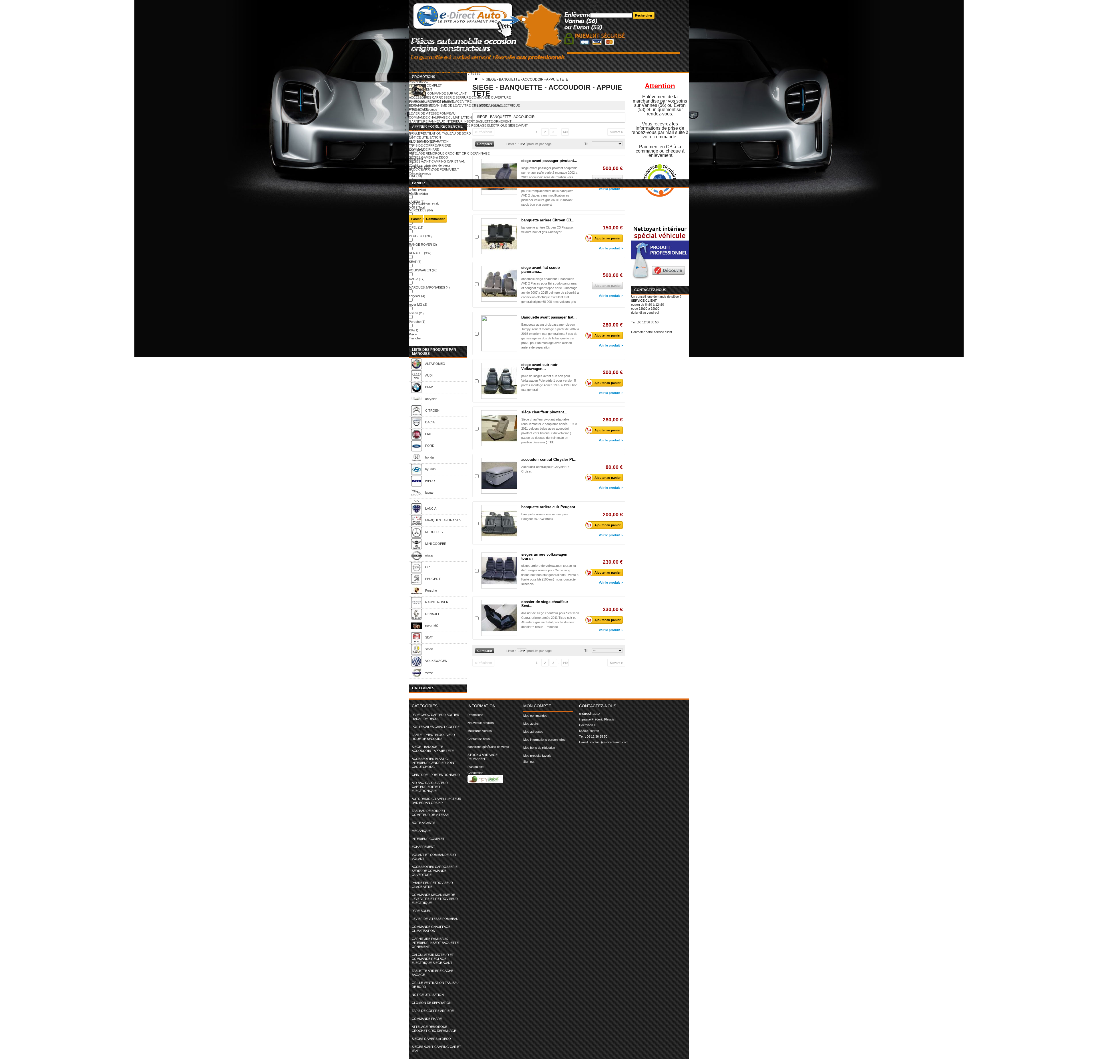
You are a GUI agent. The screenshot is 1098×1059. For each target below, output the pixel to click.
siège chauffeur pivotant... (544, 412)
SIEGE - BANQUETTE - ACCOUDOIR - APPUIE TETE (447, 53)
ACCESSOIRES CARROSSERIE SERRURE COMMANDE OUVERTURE (460, 97)
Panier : (600, 26)
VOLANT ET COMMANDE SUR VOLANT (438, 93)
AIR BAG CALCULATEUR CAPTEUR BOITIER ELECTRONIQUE (454, 65)
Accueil (414, 37)
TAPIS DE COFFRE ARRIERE (430, 145)
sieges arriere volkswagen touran (544, 556)
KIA (413, 330)
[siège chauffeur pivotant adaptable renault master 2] (499, 428)
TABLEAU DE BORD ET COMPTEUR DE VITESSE (444, 73)
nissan (417, 313)
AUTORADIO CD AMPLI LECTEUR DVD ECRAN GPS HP (449, 69)
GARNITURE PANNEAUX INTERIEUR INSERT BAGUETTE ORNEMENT (460, 121)
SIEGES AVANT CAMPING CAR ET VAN (437, 161)
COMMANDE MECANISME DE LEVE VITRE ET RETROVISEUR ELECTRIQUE (464, 105)
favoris (595, 10)
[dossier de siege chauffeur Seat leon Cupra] (499, 618)
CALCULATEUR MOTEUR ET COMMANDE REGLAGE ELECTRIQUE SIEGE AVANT (468, 125)
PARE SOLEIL (419, 109)
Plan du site (476, 766)
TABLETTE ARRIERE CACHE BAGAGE (436, 129)
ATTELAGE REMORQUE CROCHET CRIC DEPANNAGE (449, 153)
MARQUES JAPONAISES (429, 287)
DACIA (417, 279)
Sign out (528, 761)
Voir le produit (609, 248)
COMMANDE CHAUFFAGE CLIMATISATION (440, 117)
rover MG (418, 304)
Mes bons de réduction (539, 747)
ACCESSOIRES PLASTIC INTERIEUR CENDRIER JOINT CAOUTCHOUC (461, 57)
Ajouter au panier (607, 238)
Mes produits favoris (537, 755)
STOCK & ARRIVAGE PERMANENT (434, 169)
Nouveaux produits (481, 722)
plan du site (598, 6)
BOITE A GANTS (420, 77)
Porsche (417, 321)
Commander (435, 219)
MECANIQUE (418, 81)
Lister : (511, 650)
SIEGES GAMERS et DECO (428, 157)
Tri (586, 650)
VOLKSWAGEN (423, 270)
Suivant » (616, 662)
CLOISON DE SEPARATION (429, 141)
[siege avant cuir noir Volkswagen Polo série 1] (499, 381)
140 (565, 662)
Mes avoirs (531, 723)
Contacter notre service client (651, 332)
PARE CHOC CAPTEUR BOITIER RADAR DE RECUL (447, 41)
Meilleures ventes (480, 730)
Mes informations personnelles (544, 739)
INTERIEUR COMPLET (425, 85)
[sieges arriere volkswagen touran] (499, 570)
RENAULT (420, 253)
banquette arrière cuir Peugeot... (549, 507)
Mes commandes (535, 715)
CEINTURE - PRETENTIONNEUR (433, 61)
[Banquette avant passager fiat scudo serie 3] (499, 333)
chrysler (417, 296)
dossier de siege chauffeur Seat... (544, 604)
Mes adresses (533, 731)
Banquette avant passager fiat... (549, 317)
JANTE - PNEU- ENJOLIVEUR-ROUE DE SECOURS (446, 49)
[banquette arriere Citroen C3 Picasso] (499, 236)
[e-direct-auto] (499, 18)
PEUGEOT (421, 236)
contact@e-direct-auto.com (609, 742)
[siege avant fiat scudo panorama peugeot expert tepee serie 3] (499, 284)
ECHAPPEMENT (420, 89)
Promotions (475, 714)
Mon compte (537, 706)
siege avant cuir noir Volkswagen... (539, 367)
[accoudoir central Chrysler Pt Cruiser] (499, 476)
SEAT (415, 261)
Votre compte (599, 30)
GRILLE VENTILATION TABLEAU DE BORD (440, 133)
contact (595, 2)
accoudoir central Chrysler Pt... (548, 459)
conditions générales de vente (429, 165)
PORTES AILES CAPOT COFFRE (433, 45)
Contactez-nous (420, 173)
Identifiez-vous (616, 34)
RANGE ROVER (423, 244)
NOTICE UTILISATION (425, 137)
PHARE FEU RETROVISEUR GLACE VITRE (440, 101)
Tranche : (415, 338)
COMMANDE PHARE (424, 149)
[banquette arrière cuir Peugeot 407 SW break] (499, 523)
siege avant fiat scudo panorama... (540, 269)
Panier (418, 183)
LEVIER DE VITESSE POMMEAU (432, 113)
